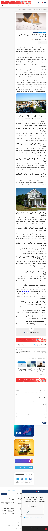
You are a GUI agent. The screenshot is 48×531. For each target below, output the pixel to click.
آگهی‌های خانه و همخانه (24, 6)
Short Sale (44, 63)
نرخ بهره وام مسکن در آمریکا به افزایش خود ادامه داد (7, 508)
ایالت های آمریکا (35, 6)
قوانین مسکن (35, 32)
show (40, 42)
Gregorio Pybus (10, 507)
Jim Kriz (11, 510)
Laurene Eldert (10, 502)
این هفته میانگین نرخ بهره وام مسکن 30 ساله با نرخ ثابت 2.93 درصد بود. (7, 504)
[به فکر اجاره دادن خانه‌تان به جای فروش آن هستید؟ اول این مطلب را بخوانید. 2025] (41, 364)
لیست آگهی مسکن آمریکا (11, 525)
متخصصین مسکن (14, 6)
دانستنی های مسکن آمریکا (42, 32)
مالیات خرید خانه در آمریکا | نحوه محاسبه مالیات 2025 (40, 352)
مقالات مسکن (42, 6)
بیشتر (9, 6)
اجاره (43, 362)
